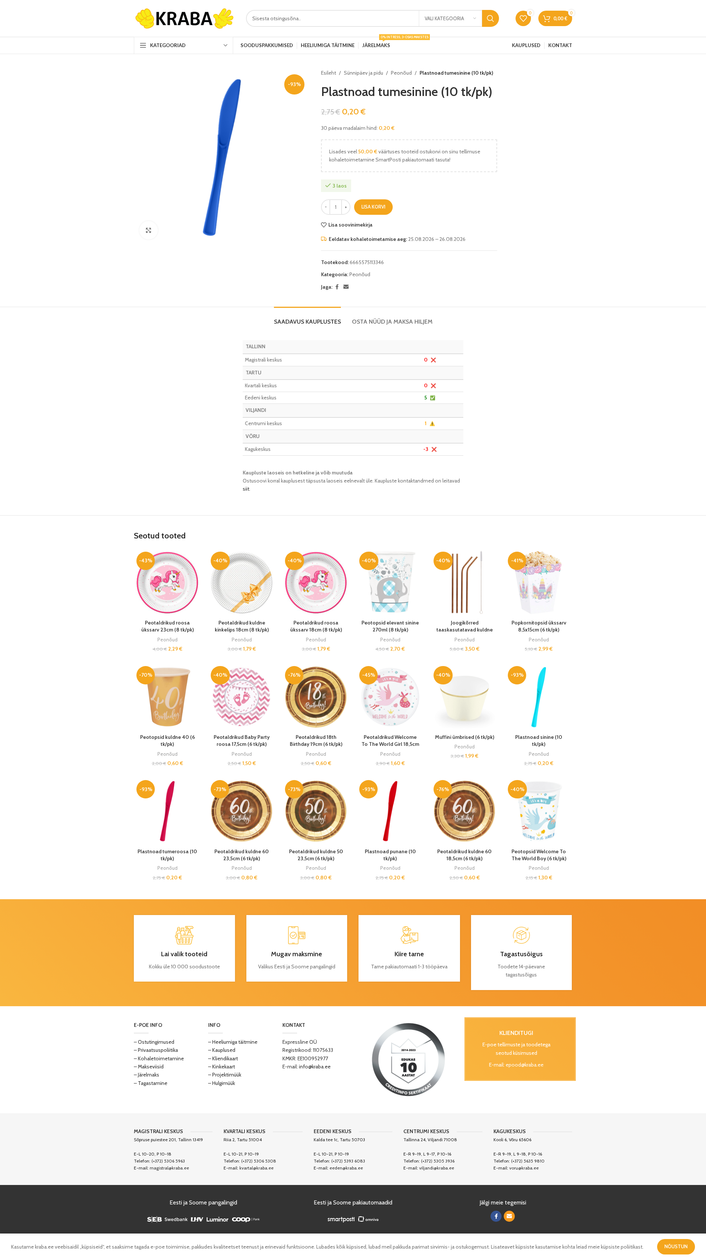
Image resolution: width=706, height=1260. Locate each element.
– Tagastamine (150, 1083)
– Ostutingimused (154, 1042)
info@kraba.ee (315, 1066)
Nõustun (676, 1246)
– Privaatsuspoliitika (156, 1050)
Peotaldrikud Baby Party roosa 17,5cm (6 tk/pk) (242, 741)
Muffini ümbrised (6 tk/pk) (464, 737)
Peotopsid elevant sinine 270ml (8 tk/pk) (390, 626)
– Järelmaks (146, 1074)
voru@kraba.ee (524, 1168)
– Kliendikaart (223, 1058)
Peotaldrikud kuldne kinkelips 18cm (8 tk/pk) (242, 626)
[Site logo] (184, 17)
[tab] (307, 318)
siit (246, 488)
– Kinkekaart (221, 1066)
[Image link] (408, 1059)
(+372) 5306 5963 (168, 1161)
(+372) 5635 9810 (528, 1161)
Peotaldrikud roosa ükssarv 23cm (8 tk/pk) (167, 626)
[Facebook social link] (336, 287)
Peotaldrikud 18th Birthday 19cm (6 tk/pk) (316, 741)
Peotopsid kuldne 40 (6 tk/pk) (167, 741)
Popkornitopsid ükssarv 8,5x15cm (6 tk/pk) (538, 626)
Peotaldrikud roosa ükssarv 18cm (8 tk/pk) (316, 626)
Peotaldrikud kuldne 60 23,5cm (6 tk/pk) (241, 855)
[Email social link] (346, 287)
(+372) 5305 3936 (437, 1161)
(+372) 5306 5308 (258, 1161)
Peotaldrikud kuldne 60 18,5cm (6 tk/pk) (464, 855)
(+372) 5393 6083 (348, 1161)
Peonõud (401, 73)
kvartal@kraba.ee (256, 1168)
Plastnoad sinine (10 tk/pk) (538, 741)
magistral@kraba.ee (169, 1168)
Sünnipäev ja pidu (363, 73)
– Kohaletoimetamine (159, 1058)
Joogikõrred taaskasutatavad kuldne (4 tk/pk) (464, 629)
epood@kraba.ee (524, 1064)
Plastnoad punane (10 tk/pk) (390, 855)
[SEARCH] (490, 18)
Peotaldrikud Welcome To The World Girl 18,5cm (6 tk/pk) (390, 744)
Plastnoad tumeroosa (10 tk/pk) (167, 855)
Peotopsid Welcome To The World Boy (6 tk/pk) (538, 855)
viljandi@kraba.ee (436, 1168)
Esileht (328, 73)
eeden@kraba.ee (346, 1168)
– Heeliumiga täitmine (232, 1042)
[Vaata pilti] (148, 230)
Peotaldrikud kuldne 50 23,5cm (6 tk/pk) (316, 855)
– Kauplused (221, 1050)
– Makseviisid (149, 1066)
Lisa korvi (373, 207)
